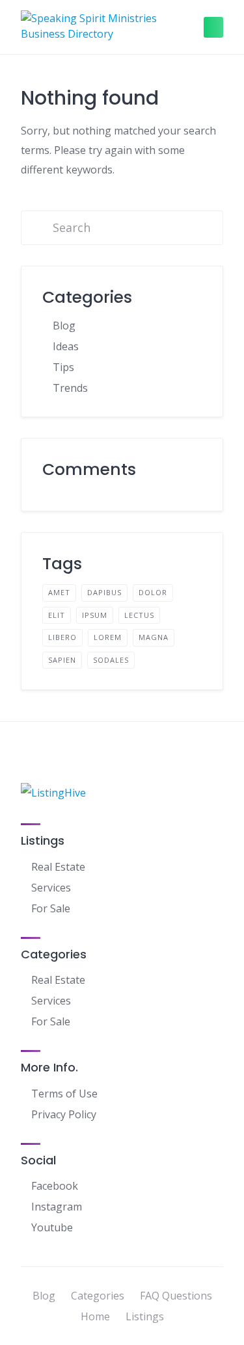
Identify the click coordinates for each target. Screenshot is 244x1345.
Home (95, 1316)
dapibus (104, 592)
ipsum (94, 615)
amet (59, 592)
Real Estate (58, 867)
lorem (108, 637)
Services (51, 887)
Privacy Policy (63, 1114)
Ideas (66, 346)
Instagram (56, 1206)
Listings (145, 1316)
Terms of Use (64, 1093)
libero (62, 637)
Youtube (52, 1227)
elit (56, 615)
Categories (97, 1295)
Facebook (54, 1186)
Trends (70, 388)
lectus (139, 615)
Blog (64, 325)
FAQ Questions (176, 1295)
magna (154, 637)
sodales (111, 660)
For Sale (50, 908)
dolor (153, 592)
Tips (63, 367)
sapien (62, 660)
